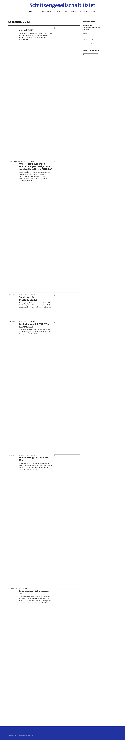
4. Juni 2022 (11, 295)
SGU (37, 11)
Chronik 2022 (26, 30)
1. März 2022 (11, 455)
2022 (20, 28)
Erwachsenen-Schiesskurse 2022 (34, 592)
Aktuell (25, 28)
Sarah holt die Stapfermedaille (28, 298)
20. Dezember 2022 (13, 28)
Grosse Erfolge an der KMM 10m (33, 459)
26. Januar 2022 (12, 588)
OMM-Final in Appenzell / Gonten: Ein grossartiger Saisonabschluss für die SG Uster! (35, 166)
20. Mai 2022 (11, 321)
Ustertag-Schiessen (79, 11)
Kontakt (93, 11)
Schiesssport (46, 11)
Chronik (32, 28)
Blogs (66, 11)
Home (31, 11)
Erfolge (32, 161)
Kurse (25, 588)
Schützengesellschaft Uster (62, 4)
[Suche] (14, 5)
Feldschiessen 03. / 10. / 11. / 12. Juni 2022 (34, 325)
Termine (58, 11)
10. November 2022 (13, 161)
